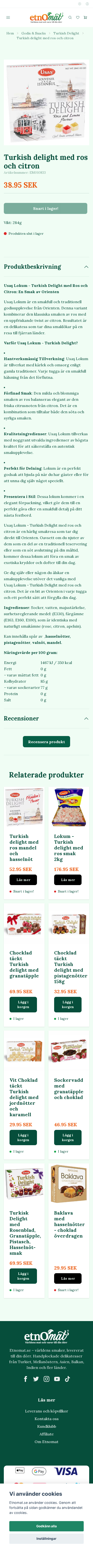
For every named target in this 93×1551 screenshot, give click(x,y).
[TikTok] (67, 1379)
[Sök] (70, 17)
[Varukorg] (85, 17)
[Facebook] (25, 1379)
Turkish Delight (66, 33)
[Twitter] (36, 1379)
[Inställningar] (80, 4)
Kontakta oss (47, 1418)
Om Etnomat (46, 1441)
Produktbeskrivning (32, 266)
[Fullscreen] (46, 102)
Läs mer (23, 880)
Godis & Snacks (33, 33)
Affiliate (47, 1434)
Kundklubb (46, 1426)
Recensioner (21, 718)
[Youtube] (57, 1379)
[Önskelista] (78, 17)
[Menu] (8, 17)
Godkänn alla (46, 1526)
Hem (10, 33)
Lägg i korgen (23, 1004)
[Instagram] (46, 1379)
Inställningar (46, 1538)
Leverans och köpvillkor (46, 1411)
